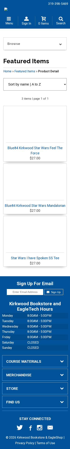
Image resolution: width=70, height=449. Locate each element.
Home (7, 71)
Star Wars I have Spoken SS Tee (35, 258)
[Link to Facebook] (30, 428)
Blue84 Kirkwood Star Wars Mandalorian (35, 206)
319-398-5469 (58, 4)
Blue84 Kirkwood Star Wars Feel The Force (35, 150)
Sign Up (55, 292)
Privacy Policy (24, 443)
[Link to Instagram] (40, 428)
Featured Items (24, 71)
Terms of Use (46, 443)
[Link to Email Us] (50, 428)
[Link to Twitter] (20, 428)
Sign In (26, 23)
